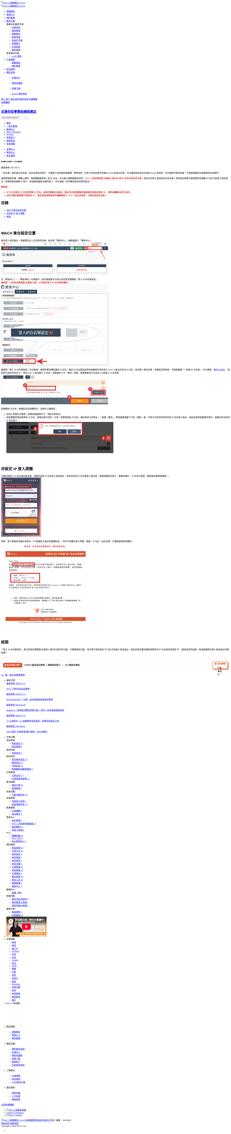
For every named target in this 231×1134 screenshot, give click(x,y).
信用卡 (15, 978)
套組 (8, 123)
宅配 (14, 975)
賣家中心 (10, 152)
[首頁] (13, 3)
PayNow (10, 134)
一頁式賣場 (11, 126)
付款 (14, 972)
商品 (14, 942)
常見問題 (10, 144)
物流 (14, 945)
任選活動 (16, 987)
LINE (14, 966)
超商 (14, 982)
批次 (14, 963)
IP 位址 (221, 370)
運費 (14, 969)
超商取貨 (10, 141)
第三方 (15, 949)
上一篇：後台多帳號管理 (13, 675)
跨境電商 (16, 994)
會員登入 (10, 137)
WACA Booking (13, 132)
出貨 (14, 957)
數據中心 (10, 129)
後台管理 (10, 156)
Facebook (16, 984)
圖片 (14, 1000)
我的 (216, 370)
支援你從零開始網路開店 (18, 111)
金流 (14, 954)
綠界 (14, 990)
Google (15, 960)
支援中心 (10, 149)
